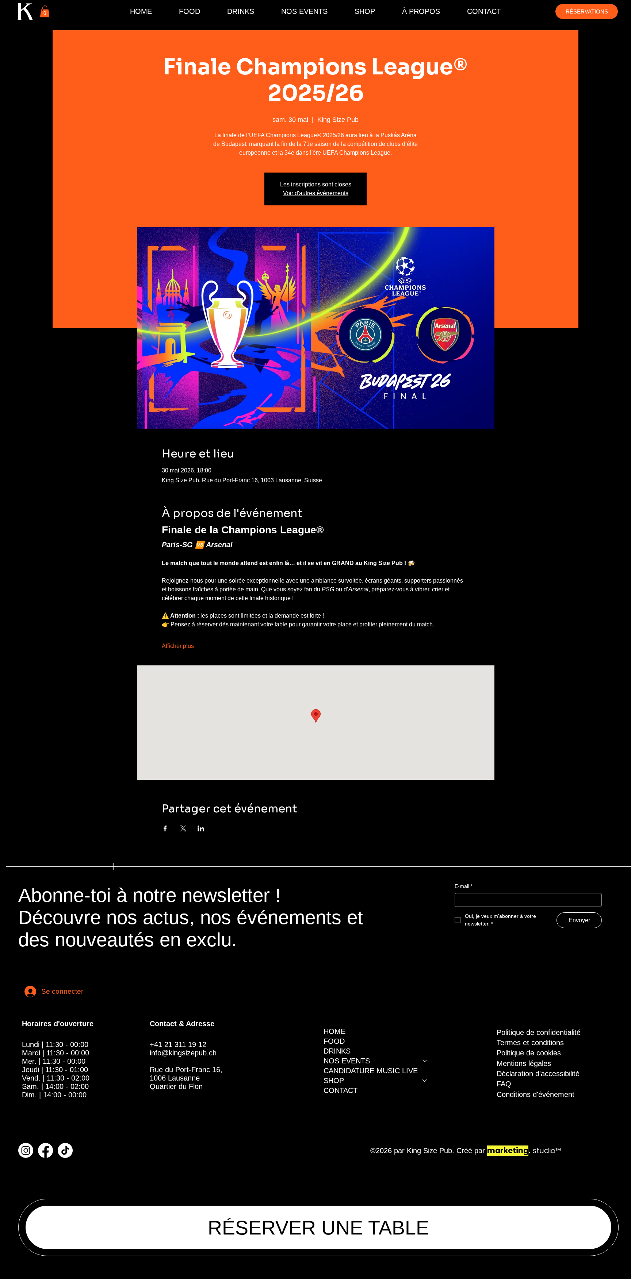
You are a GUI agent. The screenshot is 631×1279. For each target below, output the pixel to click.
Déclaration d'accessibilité (538, 1074)
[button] (45, 11)
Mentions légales (524, 1063)
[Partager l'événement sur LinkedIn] (201, 828)
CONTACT (340, 1090)
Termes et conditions (530, 1043)
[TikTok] (65, 1150)
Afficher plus (178, 646)
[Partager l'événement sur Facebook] (165, 828)
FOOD (334, 1041)
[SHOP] (425, 1081)
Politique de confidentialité (539, 1032)
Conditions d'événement (535, 1094)
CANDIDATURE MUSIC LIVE (371, 1071)
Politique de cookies (529, 1053)
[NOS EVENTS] (425, 1061)
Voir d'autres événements (315, 193)
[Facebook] (45, 1150)
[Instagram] (25, 1150)
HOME (334, 1031)
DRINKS (337, 1051)
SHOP (334, 1081)
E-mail (464, 886)
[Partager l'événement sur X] (183, 828)
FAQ (504, 1084)
